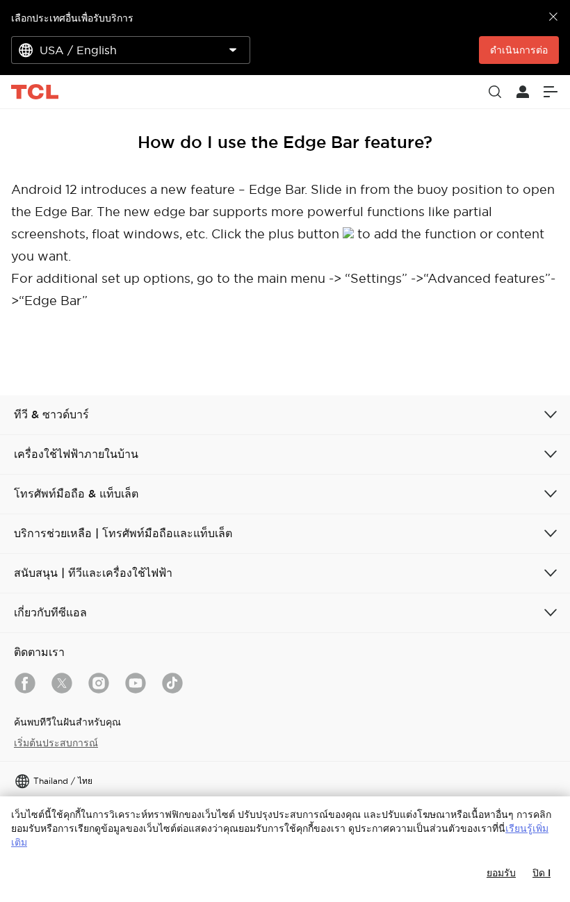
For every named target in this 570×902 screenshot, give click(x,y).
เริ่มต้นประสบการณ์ (56, 743)
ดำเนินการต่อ (519, 50)
